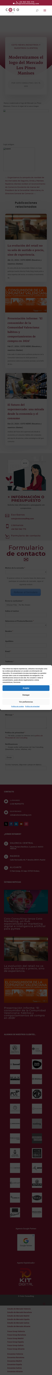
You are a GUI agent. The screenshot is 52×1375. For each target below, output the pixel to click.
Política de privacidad (32, 706)
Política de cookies (17, 706)
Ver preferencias (26, 702)
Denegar (26, 695)
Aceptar (26, 688)
